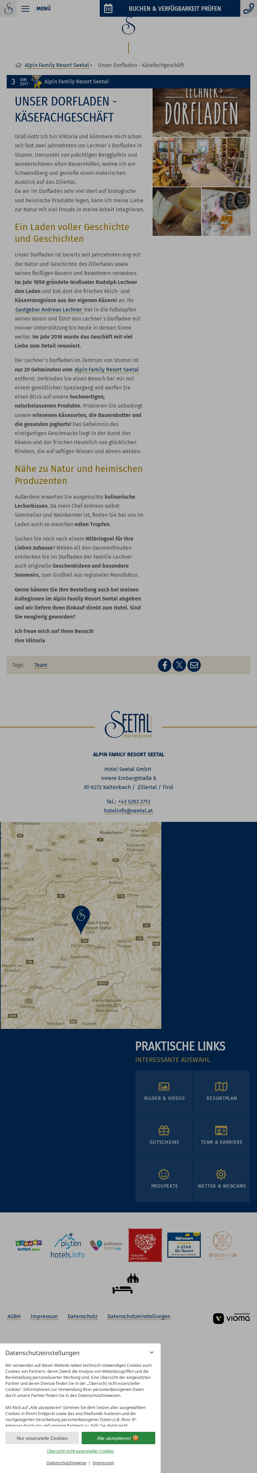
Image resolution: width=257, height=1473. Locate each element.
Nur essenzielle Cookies (42, 1438)
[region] (80, 1393)
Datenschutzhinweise (66, 1463)
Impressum (103, 1463)
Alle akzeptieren (114, 1438)
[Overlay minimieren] (152, 1352)
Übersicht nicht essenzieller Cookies (80, 1451)
